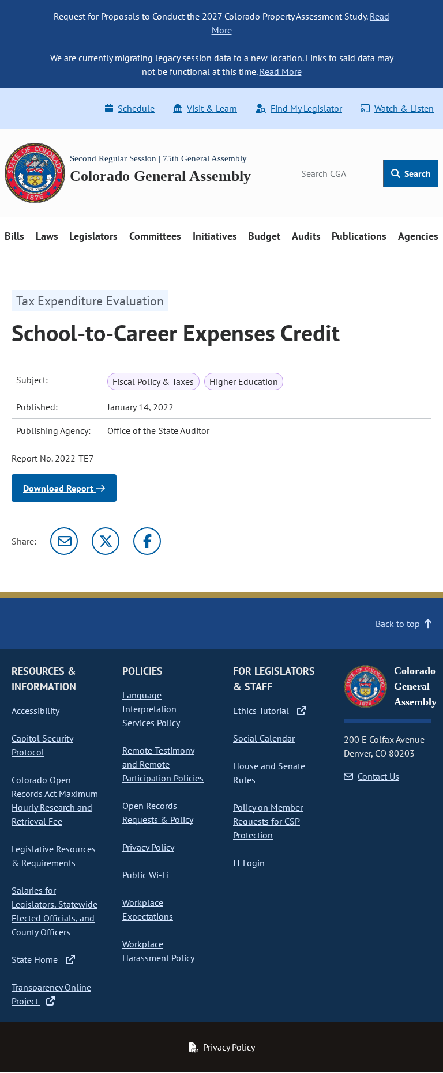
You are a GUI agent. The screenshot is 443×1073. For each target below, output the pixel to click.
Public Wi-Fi (145, 875)
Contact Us (378, 776)
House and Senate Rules (269, 772)
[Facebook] (147, 541)
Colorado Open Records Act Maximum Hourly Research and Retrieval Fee (55, 800)
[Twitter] (105, 541)
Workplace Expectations (147, 909)
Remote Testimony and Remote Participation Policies (163, 764)
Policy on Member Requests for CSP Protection (268, 821)
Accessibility (35, 710)
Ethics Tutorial (262, 710)
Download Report (59, 488)
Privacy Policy (148, 847)
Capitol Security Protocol (42, 745)
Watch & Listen (404, 108)
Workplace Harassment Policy (158, 951)
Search (416, 173)
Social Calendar (264, 738)
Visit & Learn (212, 108)
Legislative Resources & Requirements (54, 855)
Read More (281, 71)
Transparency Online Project (51, 994)
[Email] (64, 541)
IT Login (249, 862)
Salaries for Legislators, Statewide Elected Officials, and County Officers (54, 911)
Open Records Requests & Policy (157, 812)
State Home (36, 959)
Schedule (136, 108)
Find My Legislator (306, 108)
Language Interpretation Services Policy (151, 708)
